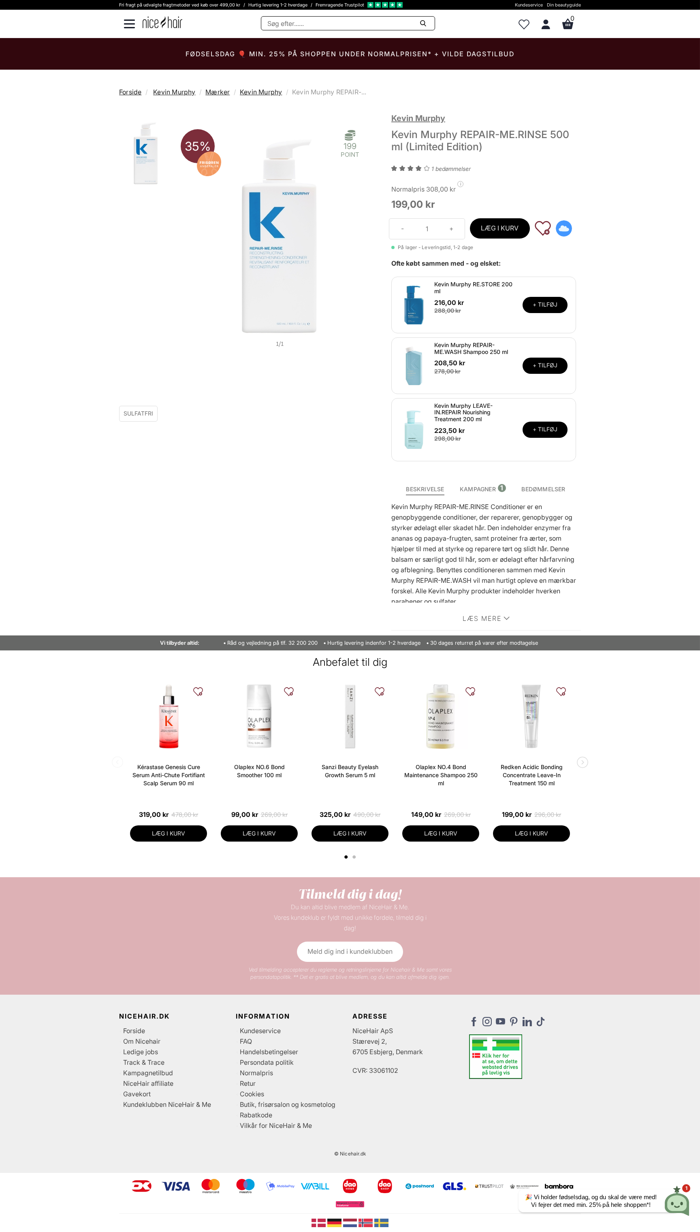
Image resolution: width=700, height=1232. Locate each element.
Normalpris (256, 1073)
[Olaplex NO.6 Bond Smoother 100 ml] (259, 716)
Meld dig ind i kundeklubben (350, 951)
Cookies (252, 1094)
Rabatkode (256, 1115)
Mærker (217, 92)
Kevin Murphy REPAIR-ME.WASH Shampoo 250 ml (471, 348)
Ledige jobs (140, 1052)
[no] (366, 1222)
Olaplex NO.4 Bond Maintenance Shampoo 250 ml (441, 775)
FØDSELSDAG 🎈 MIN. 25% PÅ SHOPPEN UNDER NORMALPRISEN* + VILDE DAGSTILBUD (350, 54)
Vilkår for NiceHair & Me (276, 1125)
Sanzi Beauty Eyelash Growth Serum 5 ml (350, 770)
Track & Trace (143, 1062)
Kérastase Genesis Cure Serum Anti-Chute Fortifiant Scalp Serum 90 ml (168, 775)
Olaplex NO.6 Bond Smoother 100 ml (259, 770)
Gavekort (137, 1094)
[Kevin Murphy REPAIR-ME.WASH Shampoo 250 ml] (414, 365)
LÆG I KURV (500, 228)
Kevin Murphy (174, 92)
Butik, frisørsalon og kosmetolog (287, 1104)
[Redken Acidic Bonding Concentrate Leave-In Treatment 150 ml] (531, 716)
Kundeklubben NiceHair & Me (167, 1104)
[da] (319, 1222)
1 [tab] (346, 857)
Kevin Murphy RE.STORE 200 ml (473, 287)
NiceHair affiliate (148, 1083)
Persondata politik (267, 1062)
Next (581, 763)
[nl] (351, 1222)
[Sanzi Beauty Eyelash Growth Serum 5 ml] (350, 716)
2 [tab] (355, 857)
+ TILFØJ (545, 304)
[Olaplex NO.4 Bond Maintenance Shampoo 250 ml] (440, 716)
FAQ (246, 1041)
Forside (130, 92)
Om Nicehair (141, 1041)
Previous (119, 763)
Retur (248, 1083)
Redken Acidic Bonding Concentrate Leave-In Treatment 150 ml (532, 775)
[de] (335, 1222)
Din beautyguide (564, 5)
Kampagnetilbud (148, 1073)
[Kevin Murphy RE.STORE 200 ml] (414, 304)
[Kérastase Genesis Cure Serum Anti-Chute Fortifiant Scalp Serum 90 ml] (168, 716)
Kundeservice (529, 5)
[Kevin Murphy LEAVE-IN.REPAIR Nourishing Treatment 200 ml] (414, 429)
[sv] (381, 1222)
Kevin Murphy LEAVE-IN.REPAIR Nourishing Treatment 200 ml (463, 412)
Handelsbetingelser (269, 1052)
